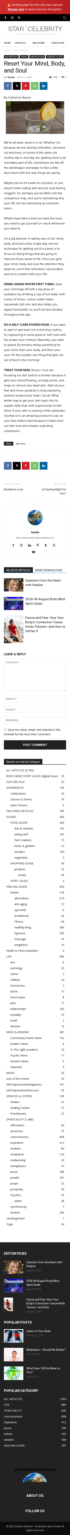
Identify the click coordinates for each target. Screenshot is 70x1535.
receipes (19, 852)
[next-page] (12, 640)
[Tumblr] (47, 545)
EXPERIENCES (15, 788)
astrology (16, 968)
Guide (10, 77)
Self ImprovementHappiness (24, 1084)
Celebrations (18, 793)
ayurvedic (20, 910)
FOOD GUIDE (18, 822)
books (22, 875)
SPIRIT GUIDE (19, 881)
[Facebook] (5, 17)
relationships (18, 1009)
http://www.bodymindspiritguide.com (35, 537)
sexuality (15, 1014)
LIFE (9, 956)
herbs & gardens (24, 846)
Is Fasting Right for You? (54, 491)
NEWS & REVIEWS (17, 1032)
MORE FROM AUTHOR (48, 570)
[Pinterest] (26, 86)
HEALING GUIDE (55, 56)
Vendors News (19, 1061)
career (14, 974)
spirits (18, 1201)
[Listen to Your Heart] (13, 1336)
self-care (20, 443)
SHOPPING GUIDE (21, 863)
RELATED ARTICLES (18, 570)
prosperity (16, 1189)
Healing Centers (20, 1108)
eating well (21, 834)
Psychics (15, 1195)
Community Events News (26, 1038)
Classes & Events (21, 799)
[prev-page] (6, 640)
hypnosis (19, 933)
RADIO (10, 1073)
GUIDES (11, 817)
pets (13, 1003)
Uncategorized (15, 1218)
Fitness (18, 921)
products (19, 869)
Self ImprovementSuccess (22, 1090)
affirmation (17, 1125)
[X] (19, 17)
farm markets (23, 840)
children (15, 980)
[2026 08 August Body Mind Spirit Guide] (13, 603)
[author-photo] (35, 526)
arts (12, 962)
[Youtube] (35, 552)
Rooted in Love (13, 489)
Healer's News (19, 1044)
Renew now (16, 9)
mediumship (18, 1160)
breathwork (21, 916)
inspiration (16, 1143)
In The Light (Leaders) (24, 1049)
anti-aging (20, 904)
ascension (16, 1131)
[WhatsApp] (34, 86)
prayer (14, 1183)
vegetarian (21, 857)
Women (15, 1026)
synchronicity (18, 1207)
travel (13, 1020)
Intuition (15, 1148)
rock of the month (17, 1078)
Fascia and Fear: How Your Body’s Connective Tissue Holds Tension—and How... (45, 1303)
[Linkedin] (43, 86)
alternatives (21, 898)
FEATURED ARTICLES (19, 811)
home (14, 991)
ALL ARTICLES (21, 50)
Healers (15, 1102)
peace (14, 1172)
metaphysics (18, 1166)
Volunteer (16, 1067)
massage (20, 939)
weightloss (21, 945)
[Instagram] (12, 17)
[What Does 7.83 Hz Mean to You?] (13, 1373)
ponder (14, 1177)
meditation (17, 1154)
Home (7, 50)
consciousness (19, 1137)
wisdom (15, 1212)
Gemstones (17, 985)
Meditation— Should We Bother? (46, 1349)
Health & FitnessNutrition (22, 950)
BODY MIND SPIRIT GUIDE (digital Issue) (32, 776)
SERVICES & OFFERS (19, 1096)
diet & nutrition (23, 828)
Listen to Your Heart (38, 1331)
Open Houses (18, 805)
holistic (24, 56)
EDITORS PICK (15, 782)
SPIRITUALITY (15, 1119)
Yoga (9, 1224)
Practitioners (18, 1113)
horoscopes (17, 997)
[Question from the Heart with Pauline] (13, 585)
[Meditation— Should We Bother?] (13, 1354)
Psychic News (19, 1055)
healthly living (37, 56)
